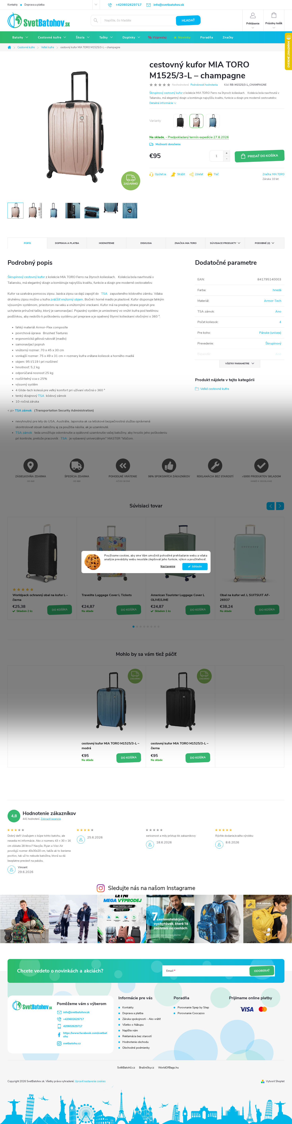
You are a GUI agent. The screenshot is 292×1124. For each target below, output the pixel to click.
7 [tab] (155, 627)
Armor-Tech (272, 301)
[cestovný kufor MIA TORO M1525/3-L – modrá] (213, 121)
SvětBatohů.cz (126, 1067)
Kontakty (13, 5)
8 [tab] (159, 627)
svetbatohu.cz (72, 1043)
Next (280, 506)
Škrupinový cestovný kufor (166, 93)
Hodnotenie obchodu (135, 1042)
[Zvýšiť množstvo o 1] (226, 153)
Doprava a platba (34, 5)
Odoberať (262, 971)
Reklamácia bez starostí (137, 1036)
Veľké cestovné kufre (214, 389)
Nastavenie (168, 566)
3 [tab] (141, 627)
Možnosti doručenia (168, 144)
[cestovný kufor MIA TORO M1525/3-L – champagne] (196, 121)
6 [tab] (151, 627)
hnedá (277, 290)
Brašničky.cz (146, 1067)
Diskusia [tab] (146, 243)
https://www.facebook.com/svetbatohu (85, 1034)
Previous (271, 506)
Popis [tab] (27, 243)
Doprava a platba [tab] (67, 243)
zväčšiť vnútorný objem (66, 299)
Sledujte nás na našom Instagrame (151, 888)
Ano (278, 311)
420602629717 (72, 1026)
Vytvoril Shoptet (275, 1081)
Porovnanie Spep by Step (193, 1007)
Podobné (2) (262, 243)
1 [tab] (133, 627)
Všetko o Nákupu (133, 1025)
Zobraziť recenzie (51, 819)
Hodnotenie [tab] (106, 243)
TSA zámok (23, 410)
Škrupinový (273, 343)
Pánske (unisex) (270, 333)
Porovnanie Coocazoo (191, 1013)
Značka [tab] (185, 243)
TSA (104, 294)
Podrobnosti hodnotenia (204, 84)
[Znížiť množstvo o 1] (226, 158)
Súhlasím (197, 566)
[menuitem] (20, 37)
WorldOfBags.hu (168, 1067)
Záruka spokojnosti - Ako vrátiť (141, 1019)
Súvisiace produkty (223, 243)
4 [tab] (144, 627)
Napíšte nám (130, 1030)
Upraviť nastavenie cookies (90, 1081)
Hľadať (188, 20)
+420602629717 (73, 1019)
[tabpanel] (42, 568)
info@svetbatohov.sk (76, 1012)
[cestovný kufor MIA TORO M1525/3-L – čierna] (180, 121)
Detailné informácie (161, 103)
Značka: (273, 174)
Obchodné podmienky (136, 1048)
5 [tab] (148, 627)
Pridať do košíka (263, 156)
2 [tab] (137, 627)
